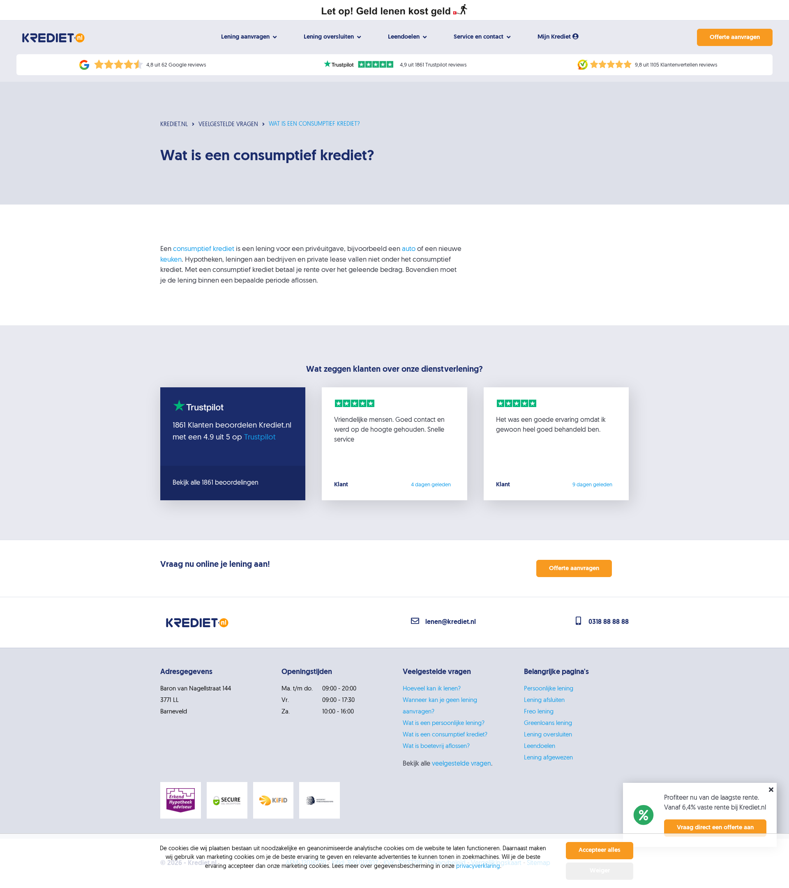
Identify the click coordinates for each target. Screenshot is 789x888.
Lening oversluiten (548, 735)
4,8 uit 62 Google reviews (176, 65)
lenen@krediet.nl (450, 622)
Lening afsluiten (544, 700)
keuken (171, 259)
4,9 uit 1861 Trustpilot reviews (433, 65)
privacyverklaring (478, 866)
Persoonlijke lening (548, 689)
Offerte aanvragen (735, 38)
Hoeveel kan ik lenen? (432, 689)
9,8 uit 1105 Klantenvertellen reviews (676, 65)
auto (408, 249)
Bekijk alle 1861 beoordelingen (215, 483)
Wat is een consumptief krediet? (445, 735)
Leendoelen (539, 746)
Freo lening (539, 712)
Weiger (600, 871)
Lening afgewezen (548, 758)
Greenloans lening (548, 723)
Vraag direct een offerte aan (715, 828)
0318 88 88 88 (608, 622)
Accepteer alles (600, 850)
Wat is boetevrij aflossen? (436, 746)
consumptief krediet (203, 249)
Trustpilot (260, 438)
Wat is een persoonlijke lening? (443, 723)
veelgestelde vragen (461, 764)
